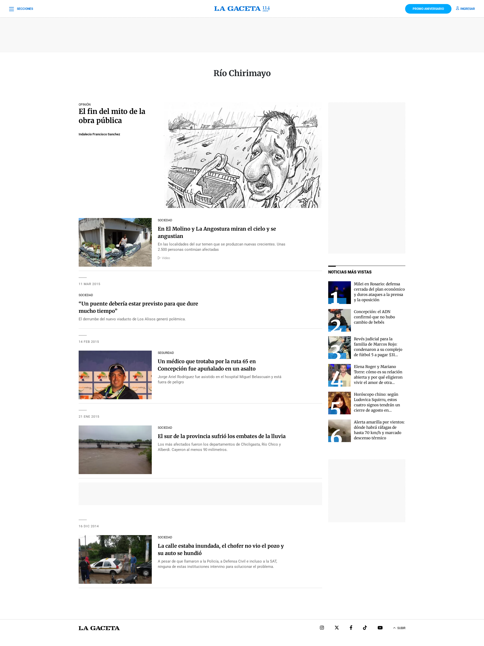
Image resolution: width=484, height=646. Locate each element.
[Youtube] (380, 628)
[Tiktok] (365, 628)
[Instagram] (322, 628)
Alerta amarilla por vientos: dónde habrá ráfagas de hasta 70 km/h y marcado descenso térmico (379, 430)
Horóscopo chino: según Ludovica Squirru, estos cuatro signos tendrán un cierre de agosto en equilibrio (377, 405)
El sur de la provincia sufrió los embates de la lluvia (222, 436)
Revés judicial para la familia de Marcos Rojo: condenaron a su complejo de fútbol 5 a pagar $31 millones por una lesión (378, 349)
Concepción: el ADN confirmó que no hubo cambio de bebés (374, 317)
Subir (401, 628)
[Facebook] (351, 628)
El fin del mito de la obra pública (112, 116)
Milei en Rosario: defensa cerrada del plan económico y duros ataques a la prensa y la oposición (379, 292)
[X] (337, 628)
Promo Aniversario (428, 9)
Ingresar (467, 9)
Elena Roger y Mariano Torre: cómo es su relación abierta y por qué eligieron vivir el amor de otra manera (378, 377)
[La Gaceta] (242, 8)
